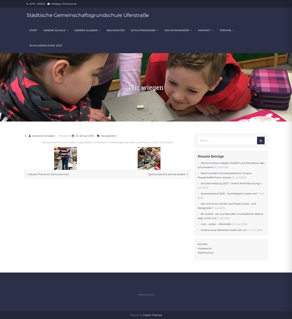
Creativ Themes (152, 315)
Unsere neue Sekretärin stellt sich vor (223, 230)
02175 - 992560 (37, 3)
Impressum (205, 248)
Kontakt (204, 30)
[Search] (261, 140)
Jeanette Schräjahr (43, 135)
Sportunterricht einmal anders (166, 174)
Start (33, 30)
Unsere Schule (54, 30)
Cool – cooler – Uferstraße (216, 224)
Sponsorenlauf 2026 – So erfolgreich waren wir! (229, 193)
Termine (225, 30)
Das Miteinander (177, 30)
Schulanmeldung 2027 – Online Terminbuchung (230, 183)
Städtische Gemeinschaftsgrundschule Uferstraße (88, 15)
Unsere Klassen (86, 30)
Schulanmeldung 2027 (45, 45)
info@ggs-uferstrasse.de (63, 3)
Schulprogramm (143, 30)
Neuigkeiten (116, 30)
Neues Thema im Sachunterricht (49, 174)
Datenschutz (206, 252)
